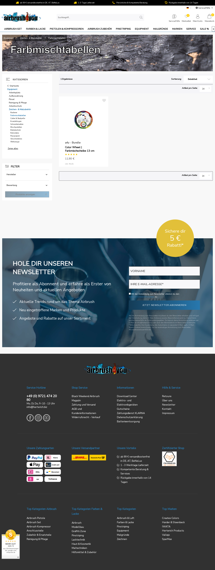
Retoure (166, 396)
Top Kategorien (126, 509)
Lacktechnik (78, 539)
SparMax (167, 539)
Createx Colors (170, 518)
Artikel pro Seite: (190, 88)
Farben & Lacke (125, 522)
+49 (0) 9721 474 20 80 (42, 398)
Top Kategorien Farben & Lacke (87, 511)
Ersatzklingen (16, 121)
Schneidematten (16, 124)
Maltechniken (79, 548)
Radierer (13, 112)
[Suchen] (141, 17)
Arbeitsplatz (14, 92)
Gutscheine (123, 409)
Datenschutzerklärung (130, 417)
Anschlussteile (35, 530)
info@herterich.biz (37, 407)
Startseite (14, 85)
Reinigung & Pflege (18, 102)
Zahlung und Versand (84, 404)
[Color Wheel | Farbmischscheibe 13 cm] (83, 120)
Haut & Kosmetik (81, 544)
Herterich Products (173, 530)
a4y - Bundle (73, 142)
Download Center (127, 396)
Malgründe (123, 535)
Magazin (76, 400)
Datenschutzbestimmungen (141, 296)
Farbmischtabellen (18, 115)
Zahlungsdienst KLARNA (131, 413)
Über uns (167, 400)
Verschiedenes (16, 139)
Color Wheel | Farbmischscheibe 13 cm (79, 148)
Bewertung (12, 185)
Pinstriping (78, 535)
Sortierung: (176, 79)
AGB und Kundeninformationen (84, 411)
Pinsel (11, 99)
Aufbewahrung (16, 96)
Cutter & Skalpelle (17, 118)
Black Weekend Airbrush (86, 396)
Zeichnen (122, 539)
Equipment (12, 89)
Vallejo (166, 535)
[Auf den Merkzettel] (104, 99)
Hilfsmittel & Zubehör (84, 552)
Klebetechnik (15, 130)
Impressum (168, 413)
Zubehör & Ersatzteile (39, 535)
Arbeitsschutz (15, 106)
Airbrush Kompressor (39, 526)
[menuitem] (100, 17)
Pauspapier (15, 136)
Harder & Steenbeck (173, 522)
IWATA (166, 526)
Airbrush (76, 522)
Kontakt (166, 409)
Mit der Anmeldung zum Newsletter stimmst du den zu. (154, 295)
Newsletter (168, 404)
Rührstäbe (14, 133)
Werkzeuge (14, 142)
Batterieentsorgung (128, 421)
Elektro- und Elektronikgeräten (127, 402)
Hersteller (11, 174)
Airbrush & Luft (125, 518)
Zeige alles (13, 148)
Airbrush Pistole (36, 518)
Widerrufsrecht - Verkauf (86, 417)
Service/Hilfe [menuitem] (204, 8)
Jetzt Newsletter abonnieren (164, 305)
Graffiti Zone (79, 531)
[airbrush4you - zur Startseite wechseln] (21, 17)
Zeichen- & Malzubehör (20, 109)
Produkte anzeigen (25, 194)
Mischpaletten (16, 127)
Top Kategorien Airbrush (41, 509)
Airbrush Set (34, 522)
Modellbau (78, 527)
